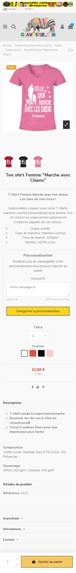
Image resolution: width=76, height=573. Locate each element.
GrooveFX (38, 278)
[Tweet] (37, 387)
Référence (11, 493)
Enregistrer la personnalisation (38, 311)
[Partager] (32, 387)
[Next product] (72, 50)
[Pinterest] (43, 387)
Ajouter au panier (50, 562)
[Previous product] (69, 50)
